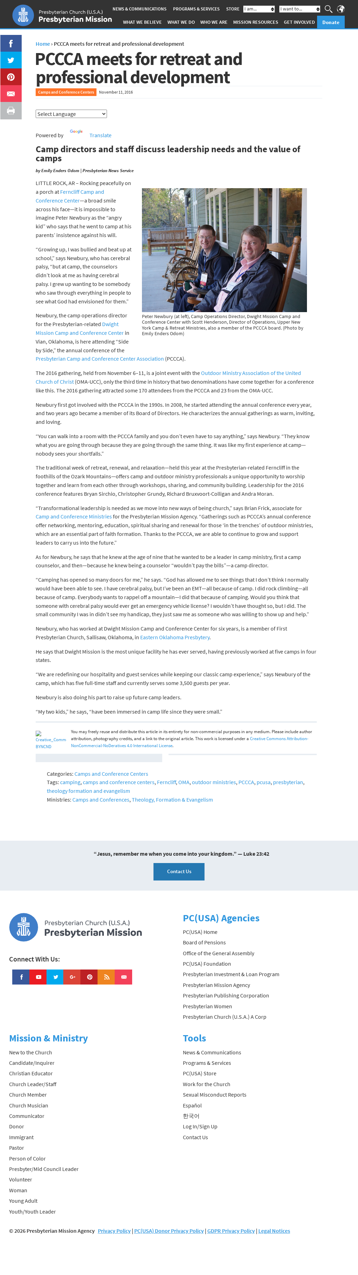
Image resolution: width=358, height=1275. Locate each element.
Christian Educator (31, 1073)
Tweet (9, 55)
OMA (183, 782)
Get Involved (299, 22)
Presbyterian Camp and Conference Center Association (100, 358)
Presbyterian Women (207, 1006)
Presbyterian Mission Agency (216, 984)
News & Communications (139, 9)
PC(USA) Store (199, 1073)
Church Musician (28, 1105)
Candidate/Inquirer (32, 1062)
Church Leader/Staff (32, 1084)
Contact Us (179, 871)
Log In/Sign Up (200, 1126)
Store (232, 9)
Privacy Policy (114, 1230)
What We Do (181, 22)
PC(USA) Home (200, 931)
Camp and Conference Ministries (74, 516)
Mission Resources (255, 22)
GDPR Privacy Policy (231, 1230)
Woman (18, 1190)
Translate (101, 135)
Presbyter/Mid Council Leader (44, 1168)
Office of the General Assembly (218, 953)
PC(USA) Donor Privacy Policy (169, 1230)
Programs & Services (196, 9)
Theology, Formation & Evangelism (172, 799)
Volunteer (20, 1179)
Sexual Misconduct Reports (214, 1094)
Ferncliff (166, 782)
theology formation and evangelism (88, 790)
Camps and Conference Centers (66, 92)
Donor (16, 1126)
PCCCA (246, 782)
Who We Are (214, 22)
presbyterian (288, 782)
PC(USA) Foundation (207, 963)
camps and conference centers (119, 782)
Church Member (28, 1094)
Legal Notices (274, 1230)
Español (192, 1105)
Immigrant (21, 1137)
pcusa (264, 782)
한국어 (191, 1115)
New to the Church (30, 1052)
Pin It (8, 72)
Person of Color (27, 1158)
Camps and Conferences (100, 799)
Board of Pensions (204, 942)
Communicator (26, 1115)
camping (70, 782)
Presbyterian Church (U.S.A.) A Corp (224, 1016)
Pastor (16, 1147)
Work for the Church (206, 1084)
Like (7, 39)
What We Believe (142, 22)
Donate (330, 22)
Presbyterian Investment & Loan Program (231, 974)
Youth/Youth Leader (32, 1211)
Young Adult (23, 1200)
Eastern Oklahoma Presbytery (174, 637)
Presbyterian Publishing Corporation (226, 995)
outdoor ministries (214, 782)
